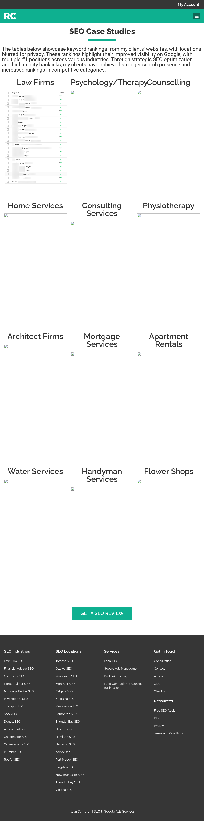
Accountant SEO (15, 729)
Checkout (160, 691)
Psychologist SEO (16, 699)
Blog (157, 718)
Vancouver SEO (66, 676)
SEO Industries (17, 651)
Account (160, 676)
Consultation (162, 661)
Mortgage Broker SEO (19, 691)
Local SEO (111, 661)
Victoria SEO (64, 790)
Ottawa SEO (64, 668)
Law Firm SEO (13, 661)
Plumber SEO (13, 752)
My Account (188, 4)
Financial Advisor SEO (19, 668)
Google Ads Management (121, 668)
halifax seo (63, 752)
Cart (157, 684)
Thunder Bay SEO (68, 721)
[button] (196, 16)
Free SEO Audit (164, 710)
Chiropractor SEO (15, 737)
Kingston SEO (65, 767)
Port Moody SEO (67, 759)
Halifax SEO (64, 729)
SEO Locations (68, 651)
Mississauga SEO (67, 706)
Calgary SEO (64, 691)
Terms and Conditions (169, 733)
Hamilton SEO (65, 737)
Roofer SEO (12, 759)
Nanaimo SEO (65, 744)
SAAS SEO (11, 714)
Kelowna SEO (65, 699)
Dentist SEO (12, 721)
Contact (159, 668)
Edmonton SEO (66, 714)
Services (111, 651)
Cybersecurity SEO (16, 744)
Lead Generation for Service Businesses (123, 686)
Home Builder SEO (17, 684)
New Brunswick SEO (70, 775)
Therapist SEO (13, 706)
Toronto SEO (64, 661)
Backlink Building (116, 676)
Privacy (159, 726)
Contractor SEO (14, 676)
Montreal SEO (65, 684)
